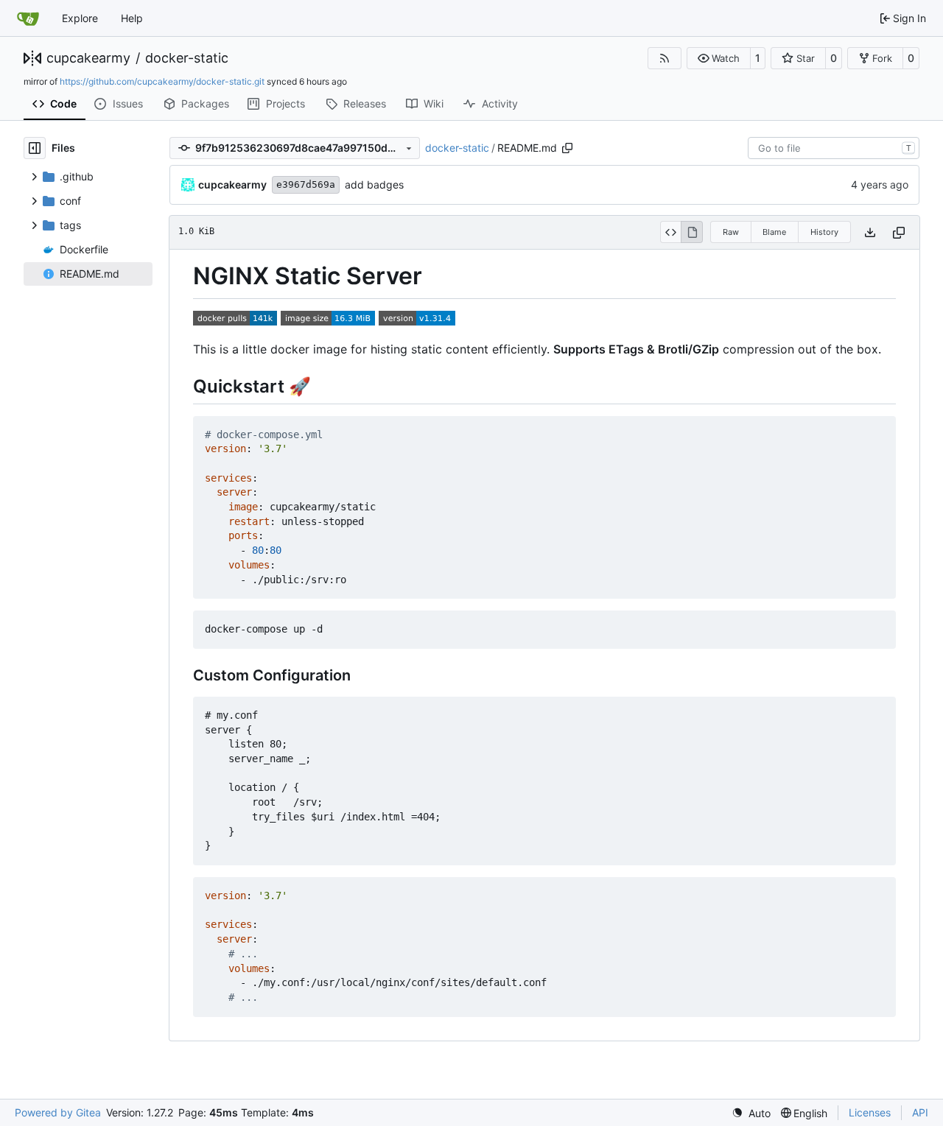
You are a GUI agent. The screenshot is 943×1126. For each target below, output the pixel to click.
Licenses (870, 1112)
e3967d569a (305, 184)
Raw (731, 232)
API (920, 1112)
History (824, 232)
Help (132, 18)
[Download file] (870, 232)
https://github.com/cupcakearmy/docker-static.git (162, 81)
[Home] (28, 18)
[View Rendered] (692, 232)
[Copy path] (567, 148)
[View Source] (670, 232)
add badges (374, 184)
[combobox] (833, 148)
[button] (719, 58)
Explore (80, 18)
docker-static (186, 58)
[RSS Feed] (664, 58)
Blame (774, 232)
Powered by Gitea (58, 1112)
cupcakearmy (88, 58)
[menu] (751, 1113)
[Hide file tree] (35, 148)
